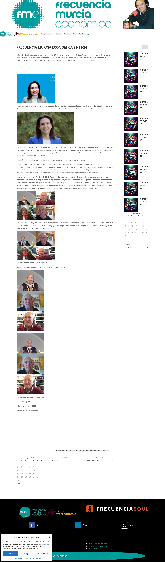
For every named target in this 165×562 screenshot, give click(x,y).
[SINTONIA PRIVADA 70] (131, 92)
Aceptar (10, 554)
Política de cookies (17, 558)
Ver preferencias (42, 554)
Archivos (127, 244)
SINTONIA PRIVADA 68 (144, 121)
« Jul (125, 239)
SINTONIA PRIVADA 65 (144, 169)
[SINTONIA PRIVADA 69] (131, 108)
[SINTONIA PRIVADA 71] (131, 76)
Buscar (145, 47)
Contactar (92, 548)
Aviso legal (38, 558)
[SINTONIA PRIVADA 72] (131, 60)
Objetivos (82, 34)
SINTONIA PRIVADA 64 (144, 185)
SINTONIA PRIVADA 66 (144, 153)
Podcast (67, 34)
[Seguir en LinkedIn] (78, 525)
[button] (49, 537)
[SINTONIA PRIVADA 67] (131, 140)
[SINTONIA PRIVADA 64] (131, 189)
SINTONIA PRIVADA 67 (144, 137)
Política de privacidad (29, 558)
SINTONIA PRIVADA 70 (144, 89)
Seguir (39, 525)
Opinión (59, 34)
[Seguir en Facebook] (32, 525)
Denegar (26, 554)
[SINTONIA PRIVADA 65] (131, 173)
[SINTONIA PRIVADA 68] (131, 124)
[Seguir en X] (124, 525)
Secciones (100, 457)
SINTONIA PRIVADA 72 (144, 56)
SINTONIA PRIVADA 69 (144, 105)
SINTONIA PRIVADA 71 (144, 73)
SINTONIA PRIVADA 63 (144, 202)
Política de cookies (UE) (98, 546)
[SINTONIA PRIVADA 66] (131, 156)
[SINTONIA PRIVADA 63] (131, 205)
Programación (46, 34)
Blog (74, 34)
